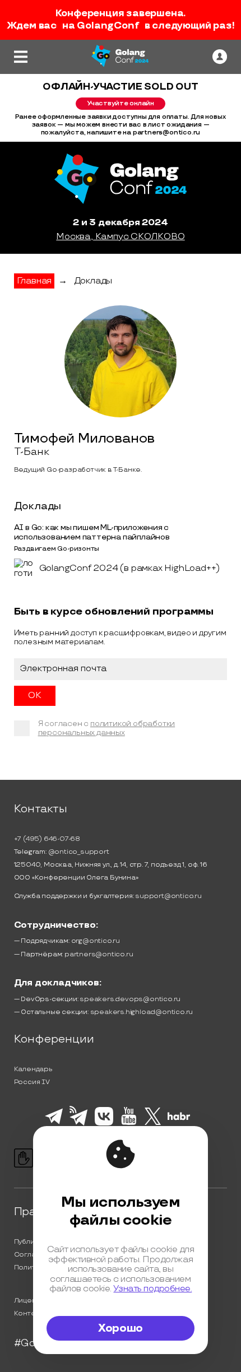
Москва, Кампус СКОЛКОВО (120, 236)
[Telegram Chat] (54, 1122)
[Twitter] (153, 1123)
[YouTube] (128, 1123)
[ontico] (219, 56)
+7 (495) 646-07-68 (47, 839)
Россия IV (32, 1082)
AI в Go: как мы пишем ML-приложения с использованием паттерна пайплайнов (92, 532)
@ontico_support (78, 851)
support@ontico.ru (168, 896)
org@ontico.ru (95, 941)
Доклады (93, 281)
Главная (34, 281)
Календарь (33, 1069)
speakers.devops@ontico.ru (130, 999)
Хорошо (120, 1328)
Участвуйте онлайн (120, 103)
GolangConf (107, 25)
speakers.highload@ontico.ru (141, 1012)
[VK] (104, 1123)
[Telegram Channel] (78, 1124)
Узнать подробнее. (152, 1288)
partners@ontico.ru (98, 954)
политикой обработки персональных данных (106, 728)
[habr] (179, 1118)
